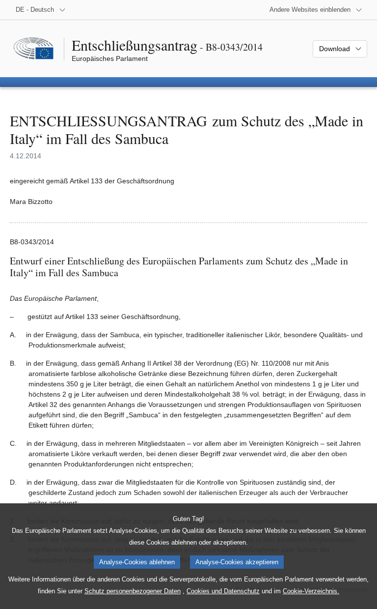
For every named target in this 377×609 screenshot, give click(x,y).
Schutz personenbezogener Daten (132, 591)
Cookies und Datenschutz (223, 591)
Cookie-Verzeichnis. (311, 591)
